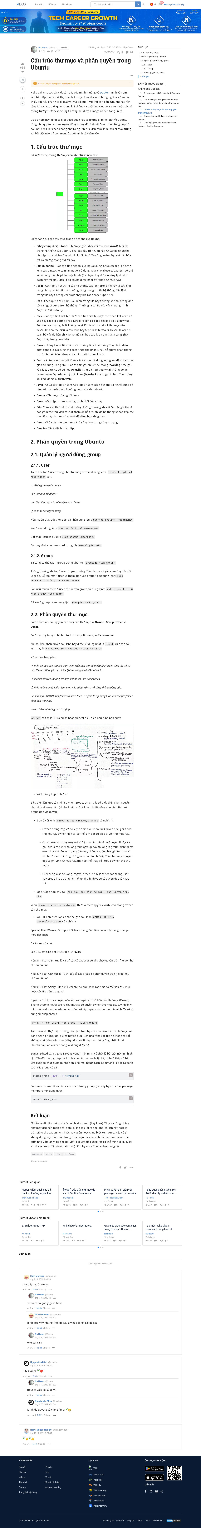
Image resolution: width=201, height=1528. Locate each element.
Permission (37, 1154)
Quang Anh (109, 1198)
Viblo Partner (99, 1495)
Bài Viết (39, 4)
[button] (153, 4)
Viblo (95, 1468)
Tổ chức (48, 1467)
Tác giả (48, 1477)
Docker (104, 92)
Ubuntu (49, 1154)
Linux (58, 1154)
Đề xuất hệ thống (52, 1482)
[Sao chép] (131, 1075)
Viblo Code (98, 1474)
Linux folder (69, 1154)
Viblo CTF (97, 1480)
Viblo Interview (100, 1506)
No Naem (43, 47)
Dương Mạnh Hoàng (31, 1198)
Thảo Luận (67, 4)
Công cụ (22, 1487)
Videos (22, 1477)
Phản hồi (120, 1520)
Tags (47, 1472)
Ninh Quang (68, 1198)
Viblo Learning (100, 1490)
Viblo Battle (98, 1501)
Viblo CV (97, 1485)
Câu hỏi (22, 1472)
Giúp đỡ (130, 1520)
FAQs (140, 1520)
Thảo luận (23, 1482)
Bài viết (22, 1467)
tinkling (149, 1198)
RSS (148, 1520)
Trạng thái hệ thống (28, 1492)
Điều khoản (158, 1520)
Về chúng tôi (108, 1520)
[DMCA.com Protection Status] (173, 1520)
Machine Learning (53, 1487)
